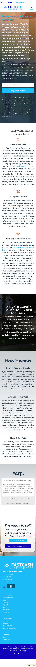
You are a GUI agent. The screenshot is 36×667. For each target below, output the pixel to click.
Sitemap (22, 650)
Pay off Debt (6, 605)
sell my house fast (20, 166)
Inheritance (6, 602)
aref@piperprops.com (9, 582)
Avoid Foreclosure (8, 597)
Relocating (6, 609)
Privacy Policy (14, 650)
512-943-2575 (8, 580)
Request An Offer (18, 540)
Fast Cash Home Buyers (13, 571)
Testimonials (6, 639)
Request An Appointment (18, 546)
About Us (5, 637)
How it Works (6, 621)
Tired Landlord (7, 612)
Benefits (5, 623)
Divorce (5, 607)
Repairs (5, 600)
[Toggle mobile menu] (31, 8)
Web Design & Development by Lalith (23, 648)
